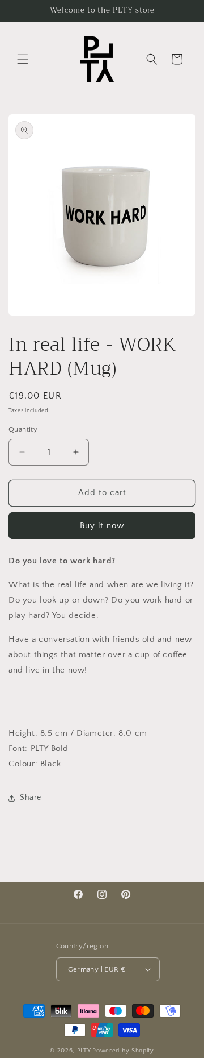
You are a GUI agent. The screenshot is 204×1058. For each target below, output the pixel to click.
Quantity (22, 429)
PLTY (84, 1050)
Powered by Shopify (123, 1050)
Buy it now (102, 525)
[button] (22, 59)
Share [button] (30, 797)
